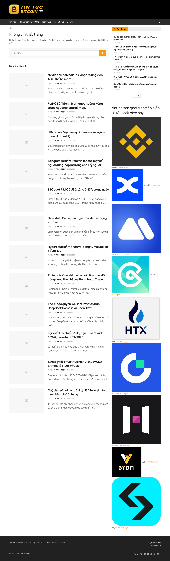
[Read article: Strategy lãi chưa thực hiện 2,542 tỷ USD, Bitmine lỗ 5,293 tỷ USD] (26, 372)
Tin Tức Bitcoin (59, 83)
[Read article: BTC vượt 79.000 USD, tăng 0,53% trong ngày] (26, 199)
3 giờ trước (118, 72)
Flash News (59, 22)
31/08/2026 (71, 284)
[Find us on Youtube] (148, 553)
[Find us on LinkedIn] (138, 553)
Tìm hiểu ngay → (126, 167)
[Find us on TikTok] (154, 554)
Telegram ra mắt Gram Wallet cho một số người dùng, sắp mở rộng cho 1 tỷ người (75, 163)
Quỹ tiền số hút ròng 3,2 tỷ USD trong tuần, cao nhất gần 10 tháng (77, 392)
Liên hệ (70, 22)
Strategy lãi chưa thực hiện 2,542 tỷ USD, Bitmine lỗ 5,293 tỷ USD (75, 364)
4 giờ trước (118, 80)
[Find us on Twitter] (135, 553)
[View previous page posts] (134, 96)
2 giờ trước (118, 63)
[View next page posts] (139, 96)
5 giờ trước (118, 90)
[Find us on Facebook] (131, 553)
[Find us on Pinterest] (141, 553)
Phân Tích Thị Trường (29, 22)
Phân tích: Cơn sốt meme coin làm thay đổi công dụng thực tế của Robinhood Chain (76, 277)
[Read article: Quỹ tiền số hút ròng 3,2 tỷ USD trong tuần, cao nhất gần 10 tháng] (26, 400)
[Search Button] (160, 22)
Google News (152, 542)
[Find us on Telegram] (145, 553)
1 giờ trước (118, 52)
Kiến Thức (46, 22)
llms (159, 542)
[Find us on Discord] (158, 554)
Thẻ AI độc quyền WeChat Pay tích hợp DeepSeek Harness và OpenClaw (74, 306)
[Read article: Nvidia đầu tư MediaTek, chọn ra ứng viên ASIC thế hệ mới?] (26, 85)
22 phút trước (119, 42)
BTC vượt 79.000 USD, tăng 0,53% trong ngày (78, 189)
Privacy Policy (156, 545)
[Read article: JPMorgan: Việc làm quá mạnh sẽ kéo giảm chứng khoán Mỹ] (26, 142)
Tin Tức (12, 22)
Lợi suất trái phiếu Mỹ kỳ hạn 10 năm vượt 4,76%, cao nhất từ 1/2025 (75, 335)
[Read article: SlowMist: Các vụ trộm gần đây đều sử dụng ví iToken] (26, 228)
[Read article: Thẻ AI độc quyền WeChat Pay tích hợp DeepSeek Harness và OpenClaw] (26, 314)
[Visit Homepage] (26, 9)
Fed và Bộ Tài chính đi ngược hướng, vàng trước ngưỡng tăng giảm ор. (75, 106)
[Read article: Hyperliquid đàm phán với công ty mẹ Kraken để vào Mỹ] (26, 257)
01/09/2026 (71, 83)
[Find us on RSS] (151, 553)
